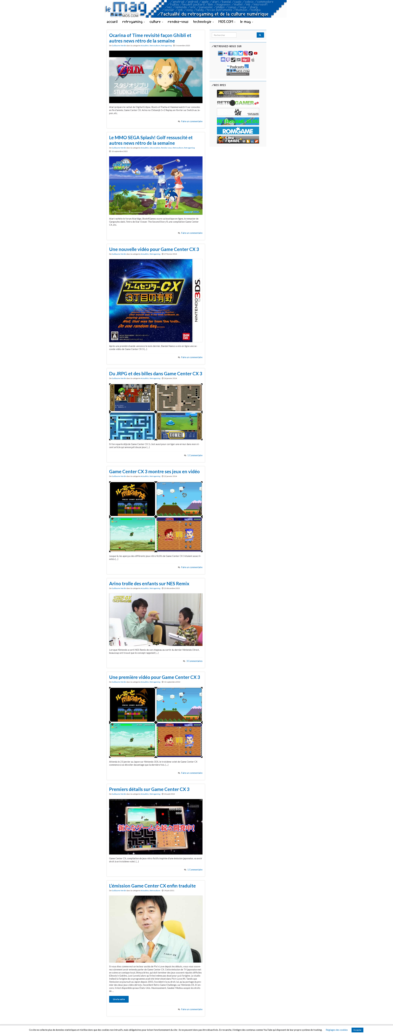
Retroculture (155, 45)
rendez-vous (178, 21)
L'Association (155, 148)
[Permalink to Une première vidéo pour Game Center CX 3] (155, 722)
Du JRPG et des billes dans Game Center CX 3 (155, 373)
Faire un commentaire (191, 121)
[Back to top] (386, 1028)
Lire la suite (119, 999)
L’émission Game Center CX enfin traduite (152, 885)
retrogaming (133, 21)
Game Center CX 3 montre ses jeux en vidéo (154, 471)
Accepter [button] (357, 1030)
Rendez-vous (166, 148)
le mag (246, 21)
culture (156, 21)
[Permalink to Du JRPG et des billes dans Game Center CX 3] (155, 411)
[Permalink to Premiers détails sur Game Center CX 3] (155, 826)
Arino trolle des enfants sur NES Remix (149, 583)
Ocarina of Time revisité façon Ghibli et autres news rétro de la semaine (150, 37)
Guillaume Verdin (119, 45)
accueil (112, 21)
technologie (203, 21)
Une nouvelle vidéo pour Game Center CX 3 (154, 249)
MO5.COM (226, 21)
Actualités (145, 45)
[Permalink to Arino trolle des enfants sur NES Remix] (155, 619)
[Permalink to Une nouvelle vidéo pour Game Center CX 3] (155, 300)
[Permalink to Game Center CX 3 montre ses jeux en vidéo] (155, 516)
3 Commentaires (194, 661)
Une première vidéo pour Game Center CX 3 (154, 677)
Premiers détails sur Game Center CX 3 (149, 789)
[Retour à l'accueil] (196, 9)
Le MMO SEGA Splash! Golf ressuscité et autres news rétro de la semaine (151, 140)
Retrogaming (166, 45)
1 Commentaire (194, 455)
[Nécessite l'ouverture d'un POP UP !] (237, 69)
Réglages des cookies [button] (337, 1029)
